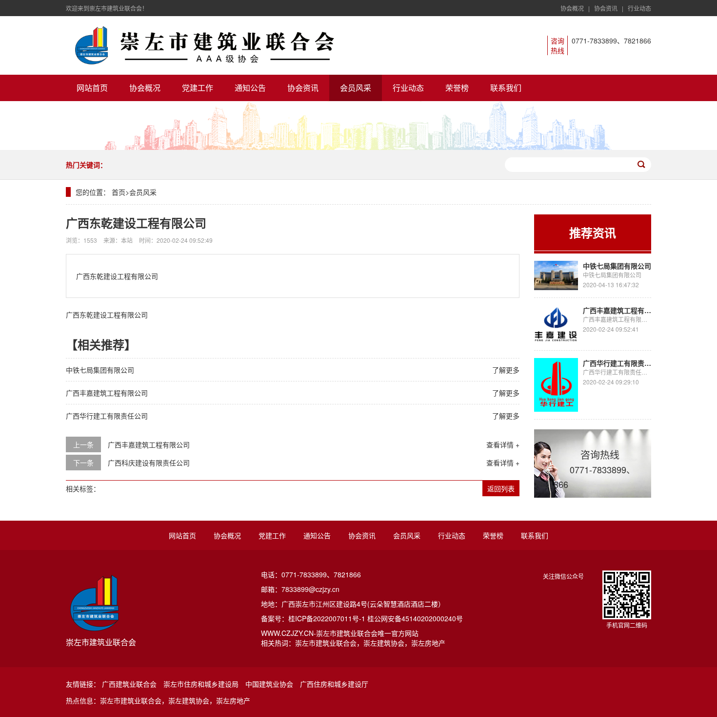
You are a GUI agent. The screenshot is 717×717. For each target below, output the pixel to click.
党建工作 (197, 87)
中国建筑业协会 (269, 684)
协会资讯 (605, 8)
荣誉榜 (457, 87)
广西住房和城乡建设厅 (334, 684)
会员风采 (355, 87)
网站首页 (92, 87)
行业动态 (639, 8)
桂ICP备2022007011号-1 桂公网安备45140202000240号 (375, 618)
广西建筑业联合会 (129, 684)
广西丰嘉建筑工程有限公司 (107, 393)
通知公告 (250, 87)
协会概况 (572, 8)
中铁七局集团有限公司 (100, 370)
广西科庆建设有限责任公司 (149, 462)
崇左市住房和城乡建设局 (201, 684)
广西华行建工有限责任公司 (107, 416)
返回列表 (501, 488)
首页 (118, 192)
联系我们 (505, 87)
